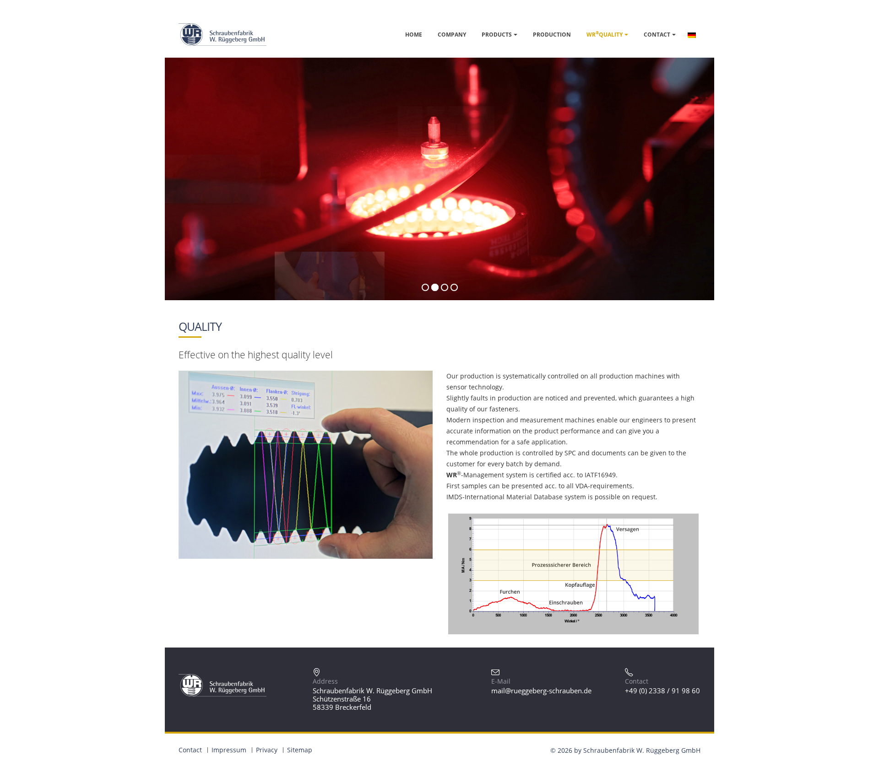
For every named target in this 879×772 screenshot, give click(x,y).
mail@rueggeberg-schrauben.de (541, 690)
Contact (657, 34)
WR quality (604, 34)
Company (452, 34)
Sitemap (299, 749)
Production (552, 34)
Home (413, 34)
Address (325, 681)
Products (497, 34)
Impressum (229, 749)
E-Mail (500, 681)
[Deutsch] (692, 35)
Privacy (266, 749)
